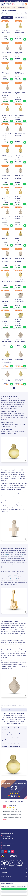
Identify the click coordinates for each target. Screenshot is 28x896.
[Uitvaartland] (9, 4)
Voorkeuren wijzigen (14, 893)
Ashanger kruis (21, 13)
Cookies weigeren (14, 891)
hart (10, 575)
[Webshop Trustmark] (14, 796)
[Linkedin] (9, 851)
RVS (22, 554)
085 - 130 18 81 (6, 845)
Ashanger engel (7, 13)
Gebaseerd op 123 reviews (14, 791)
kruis (11, 578)
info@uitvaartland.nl (8, 843)
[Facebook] (2, 851)
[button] (2, 13)
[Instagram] (12, 851)
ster (17, 578)
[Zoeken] (23, 4)
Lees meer (5, 819)
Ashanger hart (14, 13)
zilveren (6, 554)
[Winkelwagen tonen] (26, 4)
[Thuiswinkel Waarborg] (19, 796)
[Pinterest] (5, 851)
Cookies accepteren (14, 889)
